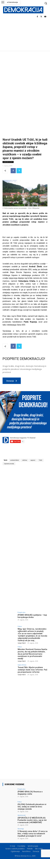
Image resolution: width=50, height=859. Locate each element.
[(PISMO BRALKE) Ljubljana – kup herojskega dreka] (9, 617)
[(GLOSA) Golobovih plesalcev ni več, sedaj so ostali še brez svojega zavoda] (9, 806)
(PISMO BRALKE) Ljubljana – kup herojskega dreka (32, 616)
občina (24, 460)
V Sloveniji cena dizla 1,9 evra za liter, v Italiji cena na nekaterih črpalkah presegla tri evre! (32, 833)
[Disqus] (25, 503)
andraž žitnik (14, 460)
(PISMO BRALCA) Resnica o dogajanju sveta (30, 792)
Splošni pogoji (33, 846)
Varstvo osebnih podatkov (15, 849)
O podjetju (21, 846)
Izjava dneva (22, 664)
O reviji (12, 846)
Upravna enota (9, 464)
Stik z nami (39, 849)
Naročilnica (26, 851)
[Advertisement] (25, 77)
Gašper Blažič (22, 643)
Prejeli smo (21, 612)
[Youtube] (45, 17)
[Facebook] (37, 17)
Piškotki (30, 849)
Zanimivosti (8, 162)
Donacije (36, 851)
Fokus (20, 626)
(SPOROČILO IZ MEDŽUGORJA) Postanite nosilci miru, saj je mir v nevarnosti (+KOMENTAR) (32, 820)
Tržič (40, 460)
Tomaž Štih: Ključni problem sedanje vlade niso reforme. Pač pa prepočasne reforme (32, 669)
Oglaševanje (15, 851)
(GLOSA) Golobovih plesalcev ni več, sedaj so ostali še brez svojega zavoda (32, 806)
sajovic (33, 460)
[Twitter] (41, 17)
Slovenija (21, 828)
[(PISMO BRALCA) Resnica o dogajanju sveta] (9, 793)
